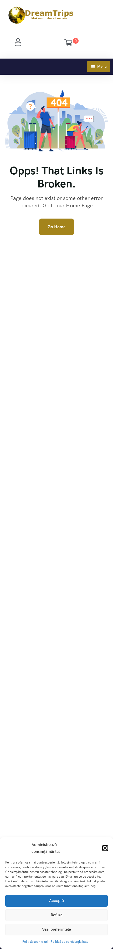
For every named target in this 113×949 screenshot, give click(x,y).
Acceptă (56, 900)
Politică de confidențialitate (69, 942)
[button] (105, 848)
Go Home (56, 227)
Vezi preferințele (56, 929)
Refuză (57, 915)
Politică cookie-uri (35, 942)
